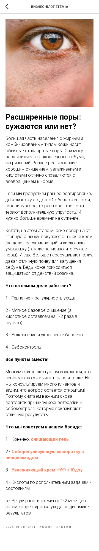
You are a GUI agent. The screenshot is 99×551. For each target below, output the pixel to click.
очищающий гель (50, 439)
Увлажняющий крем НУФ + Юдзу (47, 470)
